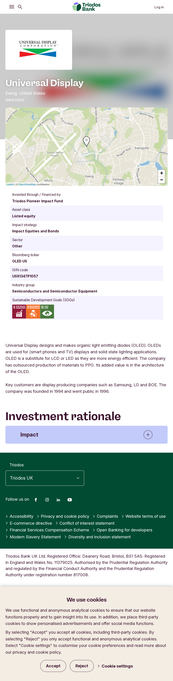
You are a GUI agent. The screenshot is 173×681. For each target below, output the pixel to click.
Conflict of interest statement (86, 523)
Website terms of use (145, 516)
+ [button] (161, 173)
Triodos (16, 464)
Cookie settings (117, 666)
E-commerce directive (31, 523)
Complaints (107, 516)
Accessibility (21, 516)
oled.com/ (14, 99)
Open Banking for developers (124, 529)
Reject (81, 666)
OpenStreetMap (27, 184)
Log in (159, 7)
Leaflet (10, 184)
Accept (53, 666)
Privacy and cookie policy (65, 516)
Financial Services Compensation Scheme (49, 529)
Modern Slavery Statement (35, 536)
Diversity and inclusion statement (99, 536)
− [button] (161, 180)
